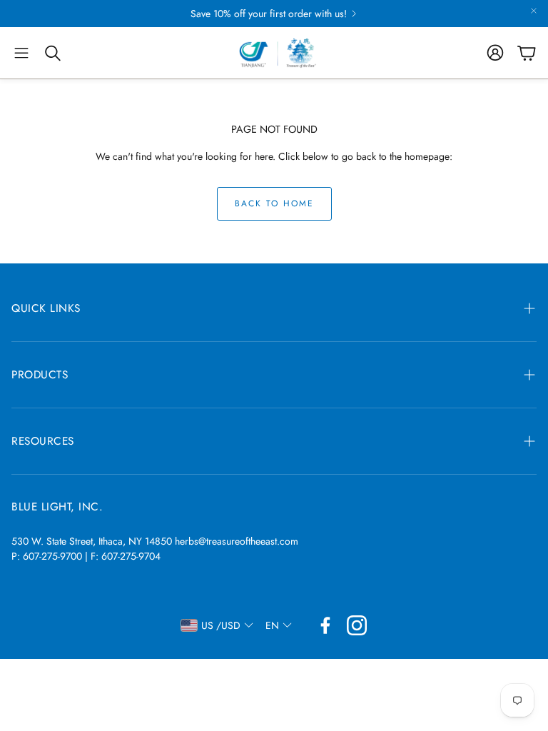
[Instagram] (357, 625)
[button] (21, 53)
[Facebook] (325, 625)
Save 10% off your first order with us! (269, 14)
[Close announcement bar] (533, 10)
